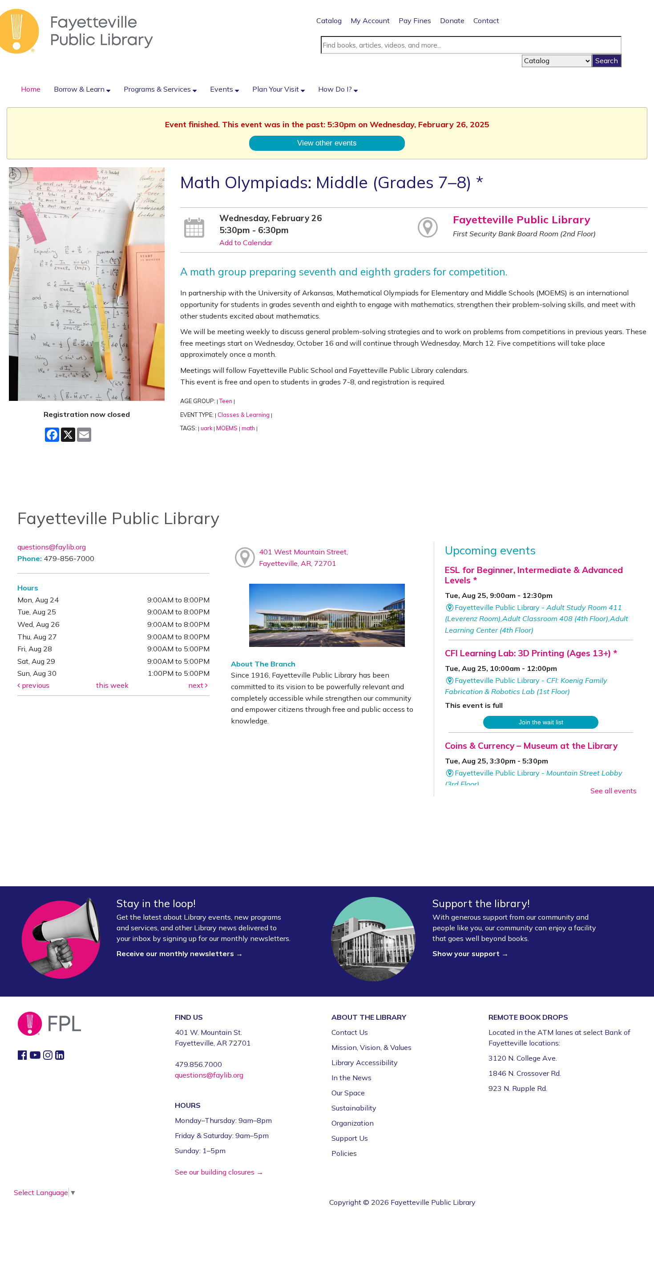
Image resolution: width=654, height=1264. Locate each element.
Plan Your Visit (276, 89)
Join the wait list (541, 722)
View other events (327, 142)
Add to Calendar (245, 242)
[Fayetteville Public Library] (76, 30)
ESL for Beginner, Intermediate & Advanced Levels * (534, 575)
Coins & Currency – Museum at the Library (531, 745)
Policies (344, 1153)
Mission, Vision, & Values (371, 1047)
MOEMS (227, 428)
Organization (352, 1123)
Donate (452, 20)
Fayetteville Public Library (521, 219)
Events (222, 89)
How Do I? (336, 89)
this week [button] (112, 685)
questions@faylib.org (51, 546)
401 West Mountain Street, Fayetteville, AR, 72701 (303, 557)
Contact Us (349, 1032)
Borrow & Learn (80, 89)
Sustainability (353, 1107)
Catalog (329, 20)
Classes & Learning (244, 414)
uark (206, 428)
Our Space (348, 1092)
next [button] (196, 685)
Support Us (349, 1138)
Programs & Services (158, 89)
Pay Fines (415, 20)
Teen (225, 400)
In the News (351, 1077)
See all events (613, 790)
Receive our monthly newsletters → (181, 953)
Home (30, 89)
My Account (370, 20)
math (248, 428)
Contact (486, 20)
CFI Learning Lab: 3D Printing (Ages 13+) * (531, 653)
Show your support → (470, 953)
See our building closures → (219, 1171)
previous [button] (34, 685)
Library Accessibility (364, 1062)
